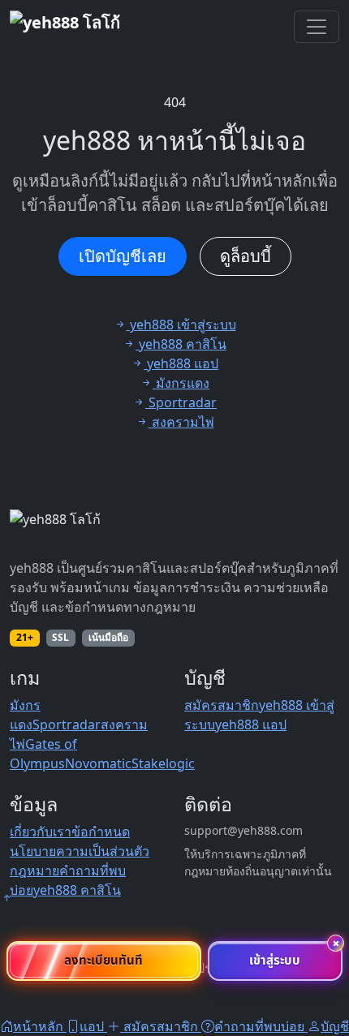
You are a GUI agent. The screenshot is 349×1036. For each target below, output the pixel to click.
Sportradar (66, 724)
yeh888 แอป (251, 724)
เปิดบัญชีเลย (122, 256)
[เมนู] (316, 27)
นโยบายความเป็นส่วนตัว (79, 851)
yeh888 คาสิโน (77, 890)
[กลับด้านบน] (6, 898)
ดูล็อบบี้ (245, 256)
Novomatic (98, 763)
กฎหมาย (34, 870)
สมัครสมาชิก (221, 705)
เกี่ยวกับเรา (40, 831)
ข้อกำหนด (100, 831)
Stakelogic (163, 763)
